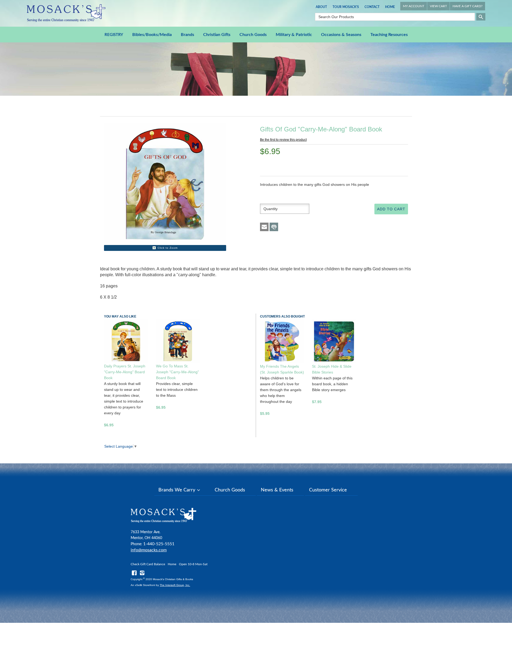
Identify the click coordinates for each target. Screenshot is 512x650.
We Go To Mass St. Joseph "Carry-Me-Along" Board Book (177, 372)
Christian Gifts (216, 35)
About (321, 7)
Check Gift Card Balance (148, 564)
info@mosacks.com (149, 550)
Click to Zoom (168, 247)
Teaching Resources (389, 35)
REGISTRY (114, 35)
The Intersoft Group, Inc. (175, 585)
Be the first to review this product (283, 140)
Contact (372, 7)
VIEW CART (438, 6)
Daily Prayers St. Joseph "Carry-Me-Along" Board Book (124, 372)
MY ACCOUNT (413, 6)
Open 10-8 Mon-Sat (193, 564)
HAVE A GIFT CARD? (467, 6)
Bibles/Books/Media (152, 35)
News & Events (277, 490)
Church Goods (253, 35)
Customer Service (328, 490)
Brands (187, 35)
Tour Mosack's (346, 7)
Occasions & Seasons (341, 35)
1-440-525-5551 (158, 544)
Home (390, 7)
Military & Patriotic (294, 35)
